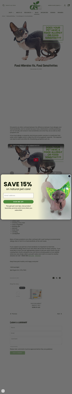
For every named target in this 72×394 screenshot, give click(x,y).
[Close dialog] (69, 176)
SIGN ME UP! (18, 202)
